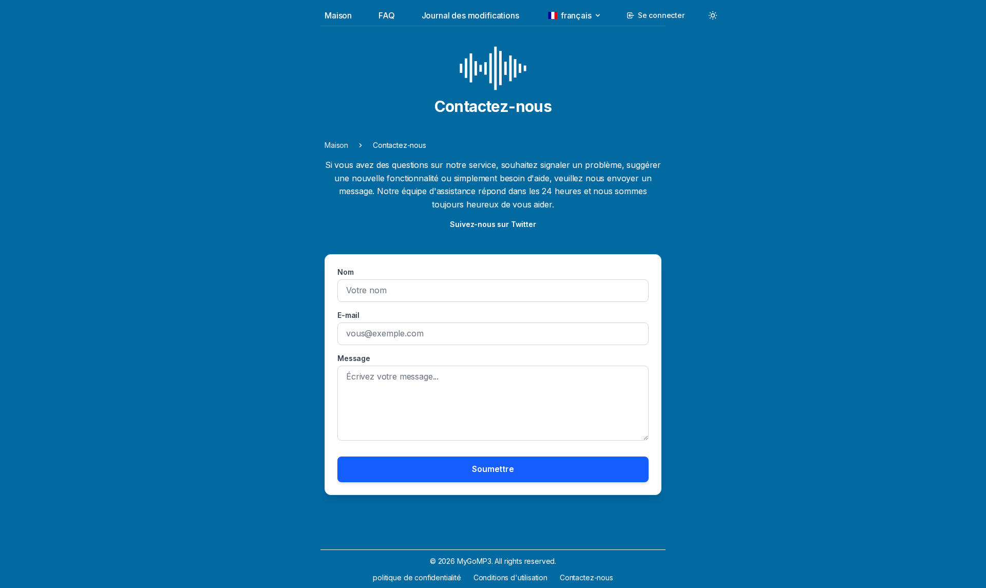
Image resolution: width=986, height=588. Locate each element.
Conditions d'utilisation (510, 577)
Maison (338, 15)
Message (353, 358)
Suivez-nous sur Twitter (493, 224)
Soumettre (493, 469)
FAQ (386, 15)
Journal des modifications (470, 15)
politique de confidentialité (417, 577)
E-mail (348, 315)
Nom (345, 272)
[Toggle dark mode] (713, 15)
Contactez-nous (586, 577)
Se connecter (661, 15)
